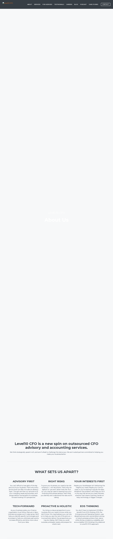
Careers (69, 4)
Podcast (83, 4)
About (29, 4)
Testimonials (59, 4)
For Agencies (47, 4)
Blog (76, 4)
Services (37, 4)
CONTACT (105, 4)
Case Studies (93, 4)
